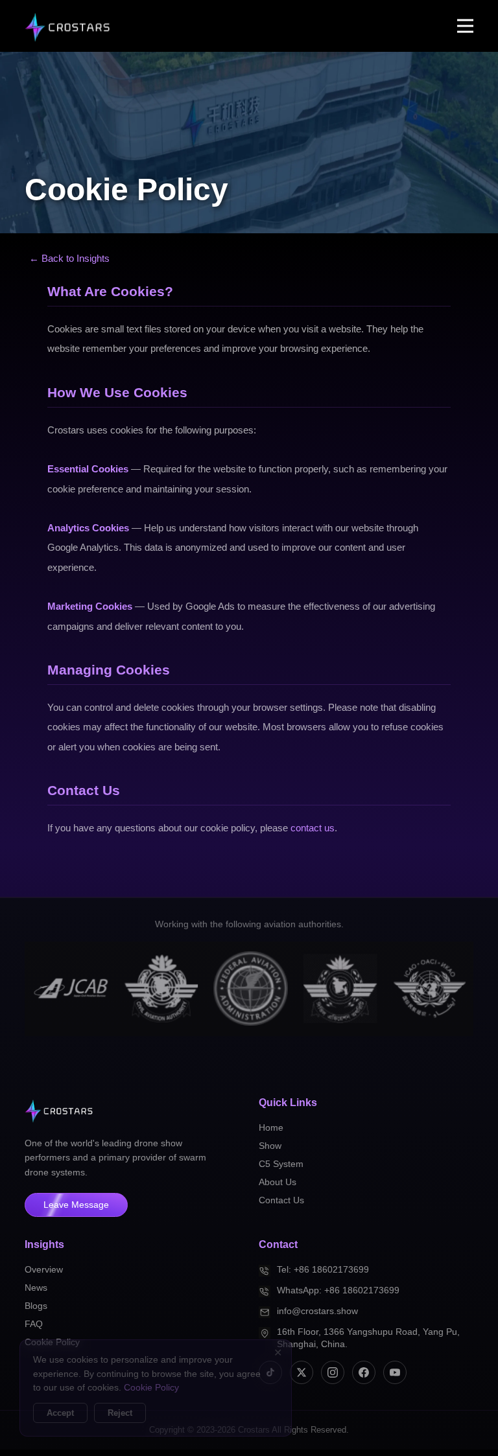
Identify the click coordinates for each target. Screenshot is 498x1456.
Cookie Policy (151, 1387)
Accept (60, 1413)
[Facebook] (363, 1372)
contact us (312, 827)
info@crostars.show (317, 1311)
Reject (120, 1413)
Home (271, 1127)
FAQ (34, 1324)
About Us (277, 1182)
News (36, 1287)
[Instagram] (332, 1372)
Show (270, 1145)
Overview (44, 1269)
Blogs (36, 1305)
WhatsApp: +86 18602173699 (338, 1290)
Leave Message (76, 1205)
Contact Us (281, 1200)
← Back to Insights (69, 258)
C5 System (281, 1164)
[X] (301, 1372)
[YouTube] (395, 1372)
